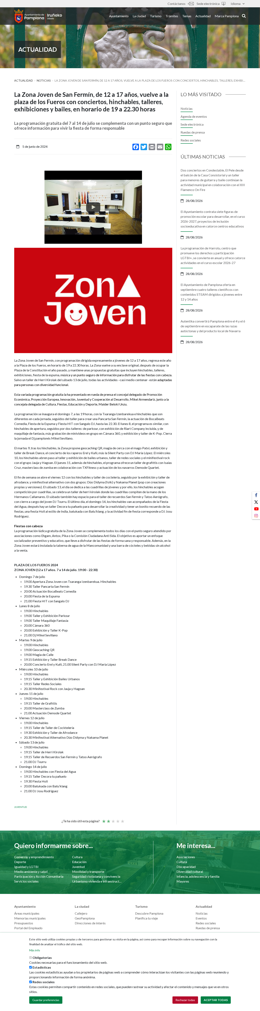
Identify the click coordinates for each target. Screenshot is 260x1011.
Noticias (44, 80)
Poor (103, 819)
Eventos (201, 918)
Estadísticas (41, 967)
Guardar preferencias (45, 1000)
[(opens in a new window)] (93, 207)
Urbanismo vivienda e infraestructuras (97, 881)
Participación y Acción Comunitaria (38, 876)
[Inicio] (38, 16)
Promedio (113, 819)
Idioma (235, 3)
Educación (79, 862)
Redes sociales (191, 140)
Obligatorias (42, 957)
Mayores (183, 881)
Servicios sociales (26, 881)
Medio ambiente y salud (31, 871)
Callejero (81, 913)
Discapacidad (186, 867)
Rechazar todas (185, 1000)
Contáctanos (176, 3)
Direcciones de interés (90, 923)
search (243, 15)
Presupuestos (23, 923)
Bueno (117, 819)
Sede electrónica (208, 3)
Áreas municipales (26, 913)
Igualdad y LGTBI (26, 867)
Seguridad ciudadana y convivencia (96, 876)
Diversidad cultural (190, 871)
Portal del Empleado (28, 928)
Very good (122, 819)
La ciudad (139, 16)
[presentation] (17, 207)
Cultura (77, 857)
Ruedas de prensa (193, 132)
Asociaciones (186, 857)
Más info (34, 950)
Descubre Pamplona (149, 913)
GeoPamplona (85, 918)
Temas (186, 16)
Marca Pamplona (227, 16)
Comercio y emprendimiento (34, 857)
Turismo (155, 16)
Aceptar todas (216, 1000)
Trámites (172, 16)
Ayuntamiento (119, 16)
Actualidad (203, 16)
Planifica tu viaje (146, 918)
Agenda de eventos (194, 116)
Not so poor (108, 819)
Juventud (20, 806)
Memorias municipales (30, 918)
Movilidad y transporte (88, 871)
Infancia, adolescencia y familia (198, 876)
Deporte (20, 862)
